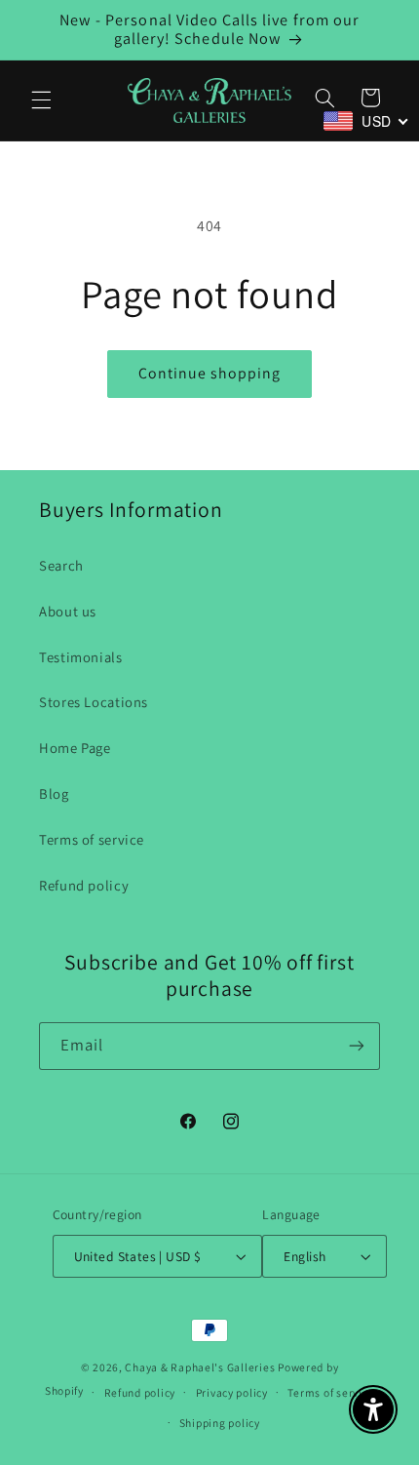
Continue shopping (210, 373)
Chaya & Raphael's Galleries (200, 1367)
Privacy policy (232, 1392)
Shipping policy (219, 1422)
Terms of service (91, 839)
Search (61, 565)
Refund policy (84, 885)
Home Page (75, 747)
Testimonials (81, 657)
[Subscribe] (356, 1046)
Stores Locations (93, 702)
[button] (41, 100)
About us (67, 611)
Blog (54, 793)
